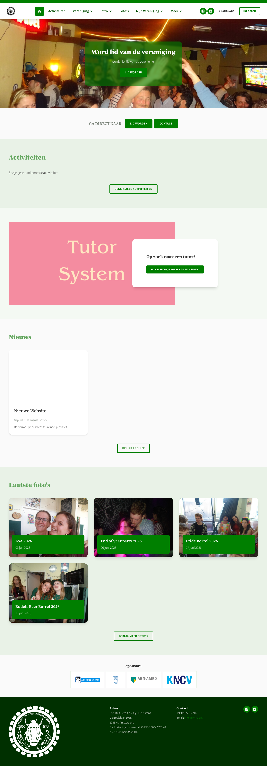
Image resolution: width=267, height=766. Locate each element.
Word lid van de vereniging (133, 51)
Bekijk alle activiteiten (133, 189)
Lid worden (133, 72)
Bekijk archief (133, 448)
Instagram (210, 11)
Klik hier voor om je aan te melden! (175, 269)
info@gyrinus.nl (193, 717)
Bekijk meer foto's (133, 636)
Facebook (203, 11)
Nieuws (20, 337)
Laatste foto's (29, 484)
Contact (166, 123)
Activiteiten (27, 157)
